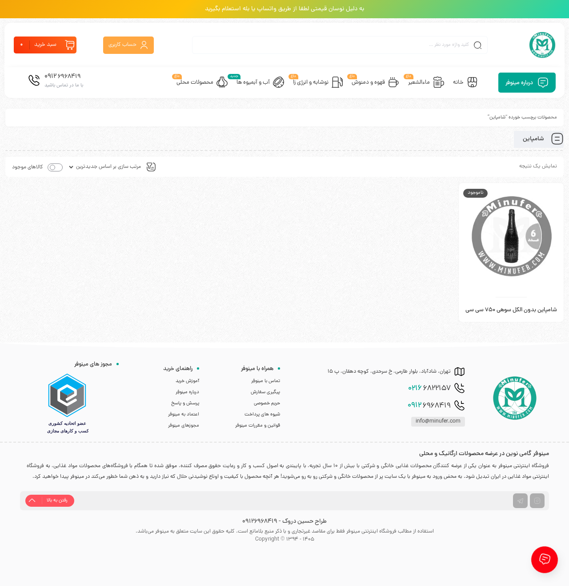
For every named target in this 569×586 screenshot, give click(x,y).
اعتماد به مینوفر (183, 414)
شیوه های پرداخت (262, 414)
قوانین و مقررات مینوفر (257, 425)
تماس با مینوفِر (265, 381)
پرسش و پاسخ (185, 403)
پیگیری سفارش (265, 392)
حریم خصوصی (267, 403)
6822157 (429, 389)
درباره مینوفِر (187, 392)
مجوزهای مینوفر (183, 425)
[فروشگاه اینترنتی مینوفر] (542, 45)
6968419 (429, 405)
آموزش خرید (187, 381)
